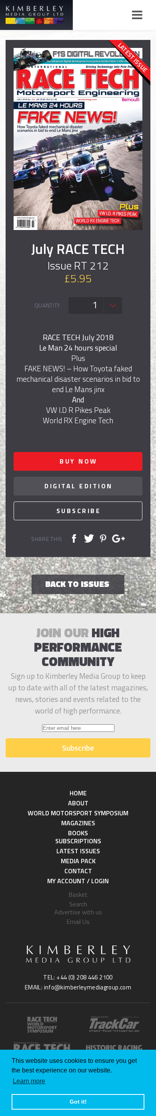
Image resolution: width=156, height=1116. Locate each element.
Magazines (78, 823)
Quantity (47, 305)
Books (78, 833)
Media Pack (78, 861)
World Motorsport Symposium (78, 813)
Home (78, 793)
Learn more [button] (29, 1081)
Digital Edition (78, 486)
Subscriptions (78, 841)
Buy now (79, 461)
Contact (78, 871)
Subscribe (78, 510)
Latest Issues (78, 851)
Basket (78, 894)
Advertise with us (78, 912)
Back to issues (77, 583)
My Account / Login (78, 881)
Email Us (78, 921)
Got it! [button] (78, 1101)
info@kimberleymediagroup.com (88, 987)
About (78, 803)
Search (78, 904)
